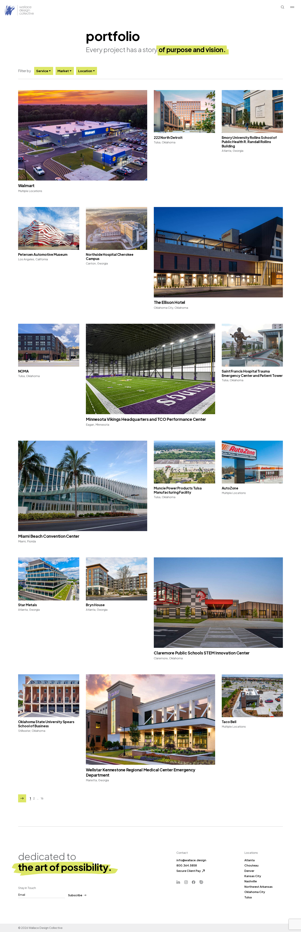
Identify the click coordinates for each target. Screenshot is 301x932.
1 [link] (30, 798)
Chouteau (251, 865)
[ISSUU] (201, 882)
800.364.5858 (186, 865)
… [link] (38, 798)
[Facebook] (193, 882)
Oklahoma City (254, 892)
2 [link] (34, 798)
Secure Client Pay (188, 871)
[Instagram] (186, 882)
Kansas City (252, 876)
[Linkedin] (178, 882)
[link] (22, 798)
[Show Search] (283, 7)
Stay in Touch (27, 888)
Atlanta (249, 860)
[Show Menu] (292, 7)
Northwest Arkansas (258, 886)
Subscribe (75, 895)
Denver (249, 871)
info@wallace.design (191, 860)
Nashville (250, 881)
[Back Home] (11, 10)
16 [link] (42, 798)
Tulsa (248, 897)
